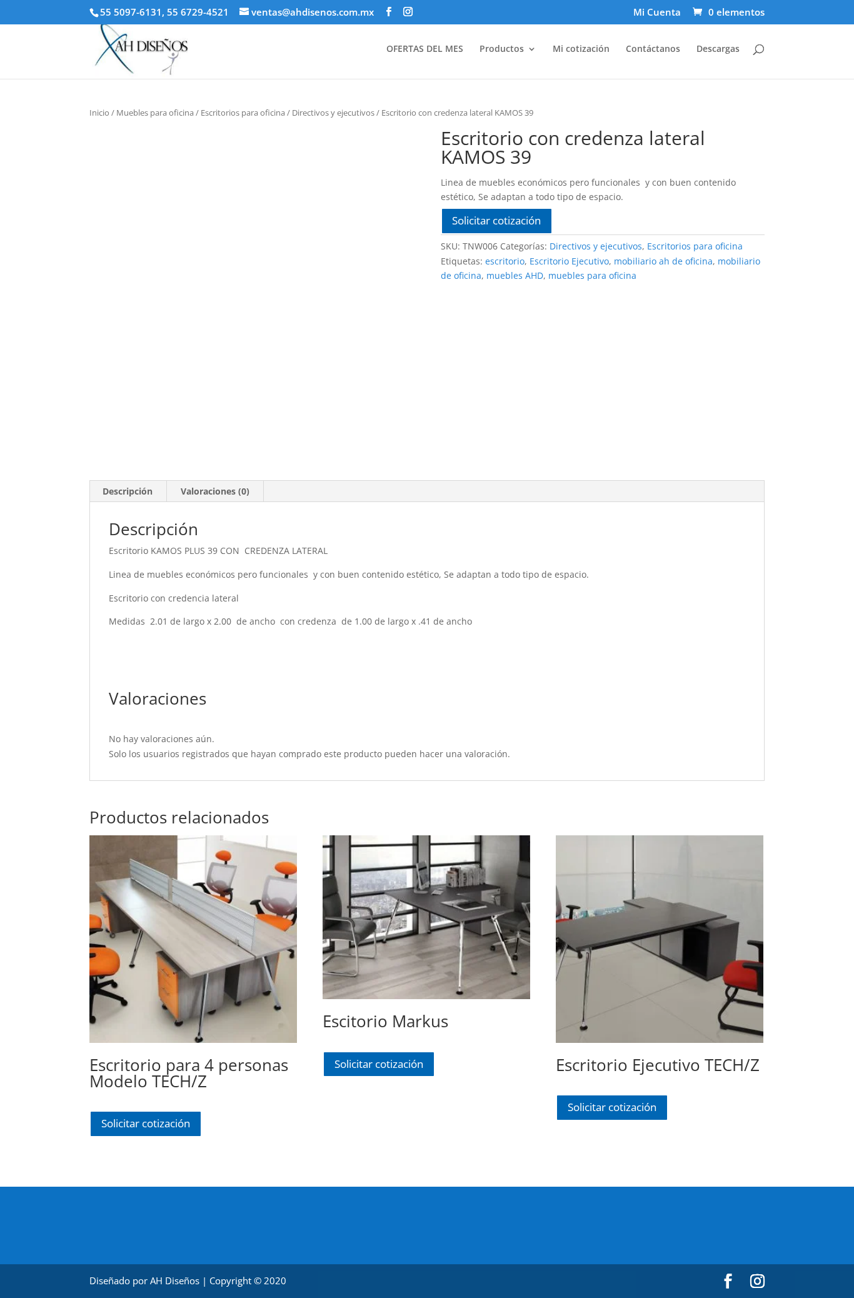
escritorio (505, 261)
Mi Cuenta (657, 13)
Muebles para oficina (155, 112)
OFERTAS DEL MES (424, 49)
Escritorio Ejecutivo (569, 261)
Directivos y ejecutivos (333, 112)
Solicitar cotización (496, 220)
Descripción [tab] (128, 491)
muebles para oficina (592, 275)
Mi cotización (581, 49)
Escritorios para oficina (243, 112)
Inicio (99, 112)
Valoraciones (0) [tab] (215, 491)
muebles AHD (514, 275)
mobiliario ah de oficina (663, 261)
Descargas (718, 49)
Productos (502, 49)
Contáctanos (653, 49)
